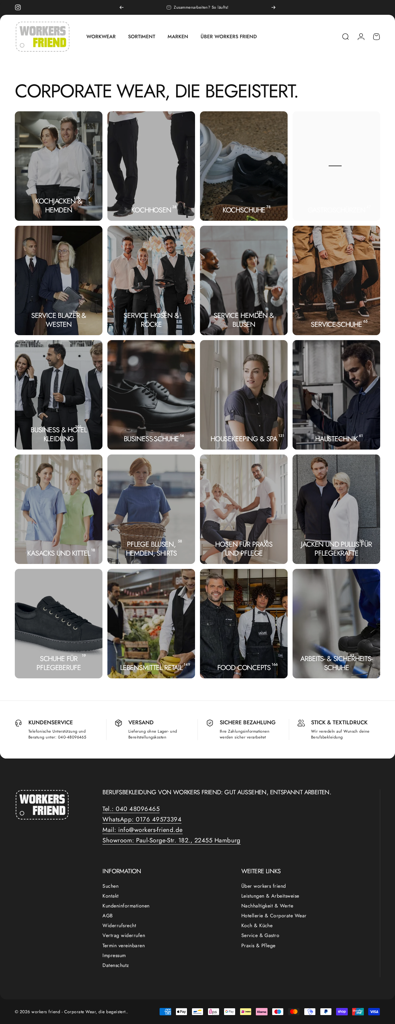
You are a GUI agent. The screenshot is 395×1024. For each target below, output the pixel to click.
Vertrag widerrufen (123, 935)
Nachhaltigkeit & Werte (267, 906)
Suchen (110, 886)
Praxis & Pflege (258, 946)
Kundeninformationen (125, 906)
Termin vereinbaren (123, 946)
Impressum (114, 955)
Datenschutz (115, 965)
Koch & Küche (257, 926)
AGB (107, 916)
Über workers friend (263, 886)
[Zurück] (121, 7)
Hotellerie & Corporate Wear (274, 916)
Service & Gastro (260, 935)
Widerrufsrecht (119, 926)
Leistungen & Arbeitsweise (270, 896)
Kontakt (110, 896)
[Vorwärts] (273, 7)
